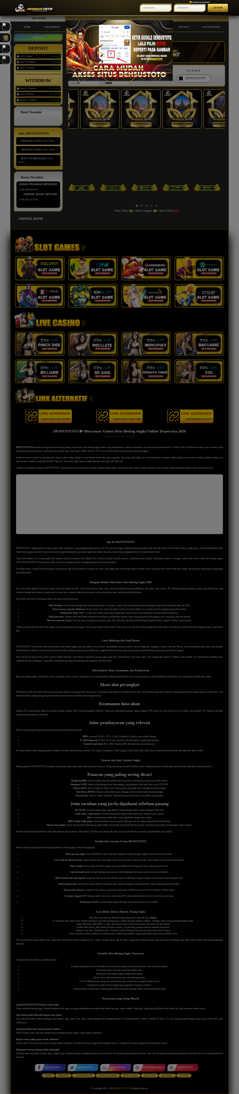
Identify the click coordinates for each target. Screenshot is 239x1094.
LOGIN (218, 7)
